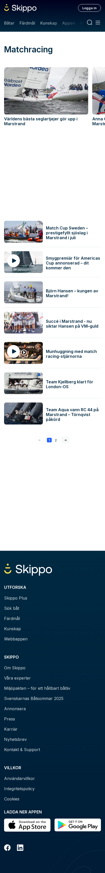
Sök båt (11, 608)
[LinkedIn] (20, 848)
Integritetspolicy (19, 788)
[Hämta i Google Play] (78, 825)
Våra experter (17, 678)
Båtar (9, 23)
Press (9, 718)
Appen (68, 23)
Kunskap (48, 23)
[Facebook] (7, 848)
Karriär (11, 729)
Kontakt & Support (22, 749)
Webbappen (16, 638)
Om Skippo (14, 667)
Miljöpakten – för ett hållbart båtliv (37, 688)
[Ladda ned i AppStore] (27, 825)
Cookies (11, 798)
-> (65, 440)
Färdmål (27, 23)
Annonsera (15, 708)
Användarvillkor (19, 778)
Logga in (89, 8)
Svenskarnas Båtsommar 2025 (33, 698)
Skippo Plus (15, 598)
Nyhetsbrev (15, 739)
